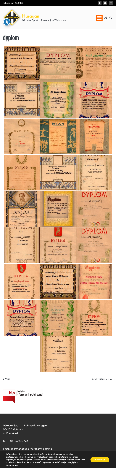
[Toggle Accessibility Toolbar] (6, 21)
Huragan (30, 16)
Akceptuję (100, 459)
